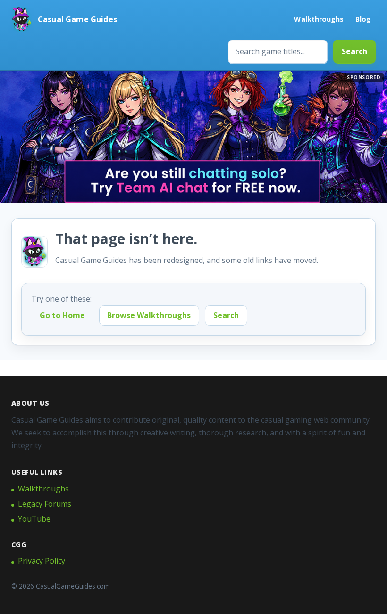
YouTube (34, 519)
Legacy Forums (44, 504)
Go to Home (62, 315)
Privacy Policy (41, 561)
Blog (363, 19)
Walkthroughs (319, 19)
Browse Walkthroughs (149, 315)
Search (354, 51)
